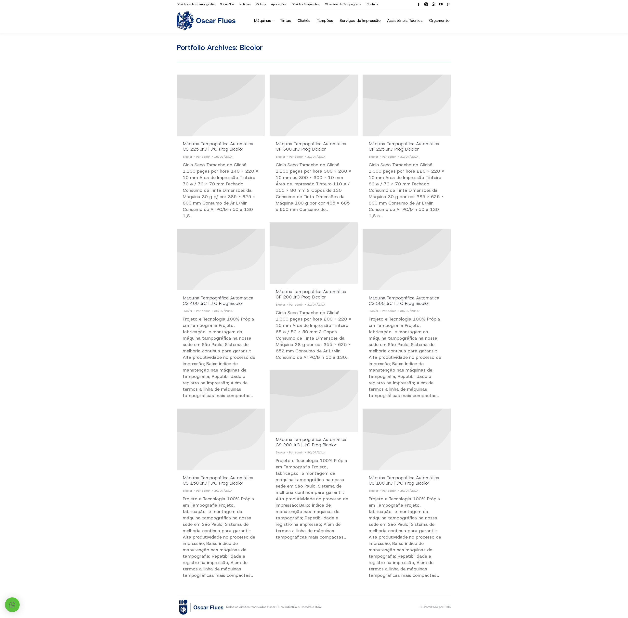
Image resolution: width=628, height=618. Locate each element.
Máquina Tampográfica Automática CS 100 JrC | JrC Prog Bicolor (404, 480)
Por (203, 157)
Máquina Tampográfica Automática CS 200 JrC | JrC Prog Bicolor (311, 442)
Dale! (448, 607)
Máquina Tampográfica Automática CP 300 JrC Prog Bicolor (311, 146)
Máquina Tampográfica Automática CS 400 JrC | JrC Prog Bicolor (218, 300)
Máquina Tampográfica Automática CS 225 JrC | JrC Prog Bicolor (218, 146)
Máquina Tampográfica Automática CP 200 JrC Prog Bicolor (311, 294)
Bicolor (187, 157)
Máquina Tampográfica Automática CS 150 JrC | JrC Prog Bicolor (218, 480)
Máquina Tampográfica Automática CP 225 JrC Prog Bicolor (404, 146)
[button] (12, 604)
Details (220, 105)
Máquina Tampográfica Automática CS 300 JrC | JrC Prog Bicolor (404, 300)
